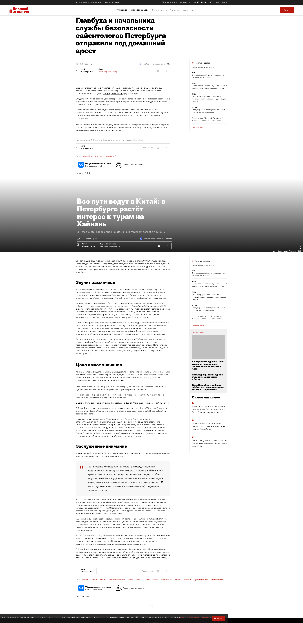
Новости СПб (110, 156)
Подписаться (171, 2)
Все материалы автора (108, 72)
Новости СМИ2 (83, 173)
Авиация (139, 579)
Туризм (102, 579)
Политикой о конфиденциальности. (196, 617)
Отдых (94, 579)
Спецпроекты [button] (140, 10)
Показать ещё (198, 127)
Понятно (218, 618)
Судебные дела (87, 156)
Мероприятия (159, 10)
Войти (287, 10)
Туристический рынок (116, 579)
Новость (98, 156)
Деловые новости (151, 579)
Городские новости (201, 579)
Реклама (174, 10)
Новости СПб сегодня (182, 579)
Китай (130, 579)
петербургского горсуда (115, 93)
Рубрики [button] (121, 10)
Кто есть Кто (187, 10)
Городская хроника (217, 579)
